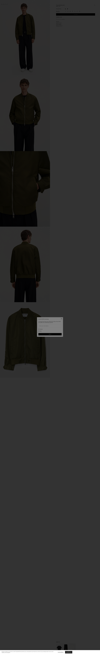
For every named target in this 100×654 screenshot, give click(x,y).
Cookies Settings (60, 652)
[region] (50, 652)
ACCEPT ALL (68, 652)
